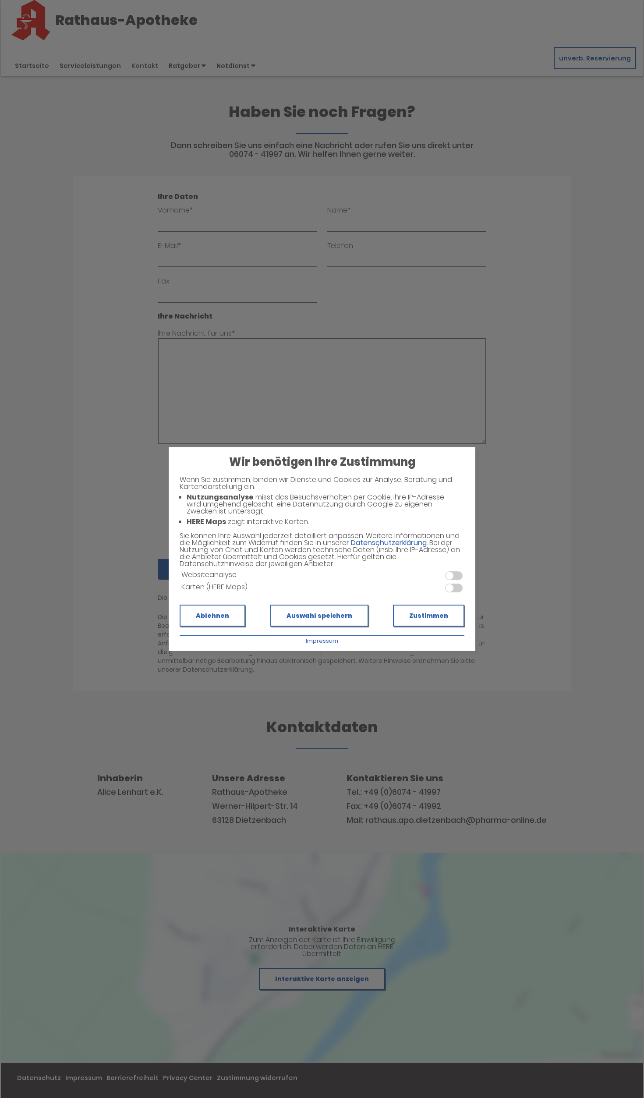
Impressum (322, 641)
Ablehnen (212, 615)
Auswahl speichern (319, 615)
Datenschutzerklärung (389, 543)
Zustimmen (428, 615)
